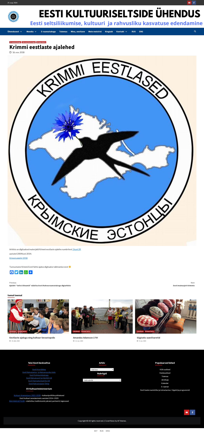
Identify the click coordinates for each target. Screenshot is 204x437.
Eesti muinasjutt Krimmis (184, 284)
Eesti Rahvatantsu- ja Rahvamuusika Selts (39, 372)
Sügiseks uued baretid (148, 337)
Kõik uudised (165, 369)
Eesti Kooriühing (39, 369)
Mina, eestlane (78, 31)
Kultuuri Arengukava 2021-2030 (27, 395)
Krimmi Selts (41, 42)
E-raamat (165, 386)
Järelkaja (12, 331)
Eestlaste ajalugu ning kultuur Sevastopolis (32, 337)
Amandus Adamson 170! (85, 337)
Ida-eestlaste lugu (28, 42)
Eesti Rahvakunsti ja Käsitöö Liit (39, 378)
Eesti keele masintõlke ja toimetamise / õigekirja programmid (165, 390)
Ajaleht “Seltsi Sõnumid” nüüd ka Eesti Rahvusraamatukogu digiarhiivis (40, 284)
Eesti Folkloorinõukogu (39, 375)
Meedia (30, 31)
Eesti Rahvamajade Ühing (39, 383)
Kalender (165, 383)
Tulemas (63, 31)
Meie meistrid (95, 31)
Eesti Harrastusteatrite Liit (39, 381)
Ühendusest (13, 31)
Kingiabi (109, 31)
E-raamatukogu (48, 31)
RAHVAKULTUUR (17, 401)
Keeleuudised (164, 373)
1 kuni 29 (76, 249)
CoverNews (110, 421)
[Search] (194, 31)
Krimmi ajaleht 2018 (18, 258)
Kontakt (120, 31)
